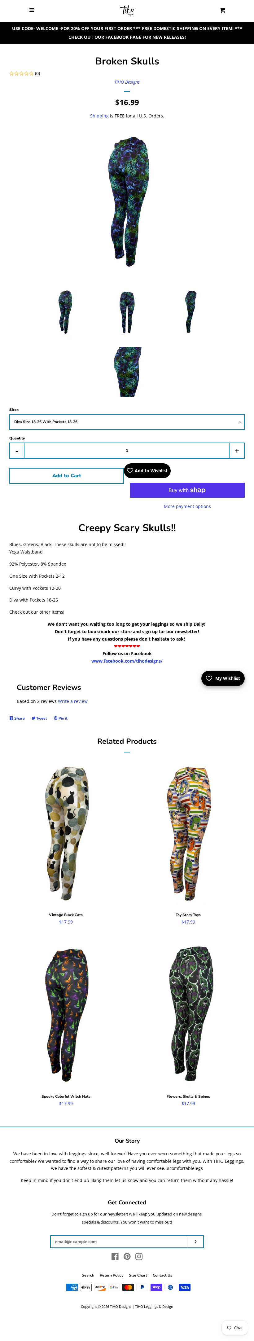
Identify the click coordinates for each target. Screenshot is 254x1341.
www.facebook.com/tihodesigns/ (127, 661)
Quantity (17, 438)
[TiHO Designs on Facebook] (115, 1258)
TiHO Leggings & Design (154, 1306)
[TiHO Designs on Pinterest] (127, 1258)
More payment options (187, 506)
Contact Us (162, 1275)
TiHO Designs (127, 82)
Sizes (14, 409)
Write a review (73, 701)
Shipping (99, 116)
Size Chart (138, 1275)
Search (88, 1275)
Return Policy (111, 1275)
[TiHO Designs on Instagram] (139, 1258)
